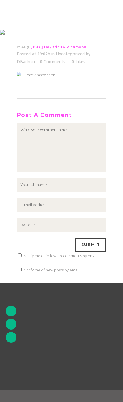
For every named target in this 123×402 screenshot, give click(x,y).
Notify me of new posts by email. (52, 270)
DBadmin (26, 61)
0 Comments (52, 61)
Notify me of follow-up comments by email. (61, 255)
